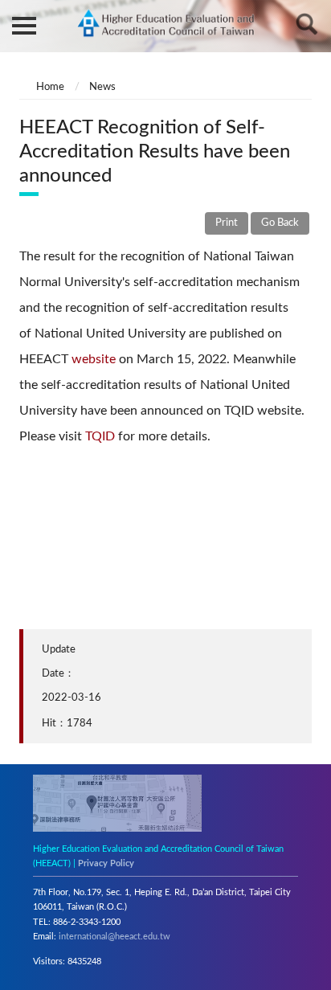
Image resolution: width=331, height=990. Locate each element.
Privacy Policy (106, 863)
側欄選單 (24, 24)
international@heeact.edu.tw (114, 936)
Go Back (280, 223)
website (95, 359)
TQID (98, 436)
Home (50, 87)
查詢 (307, 24)
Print (226, 223)
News (102, 87)
